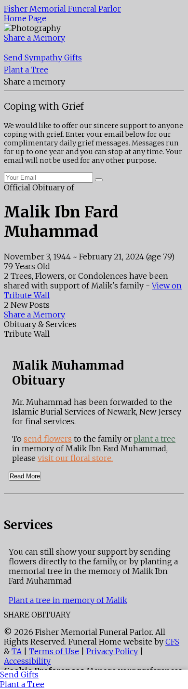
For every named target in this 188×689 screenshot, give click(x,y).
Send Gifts (19, 674)
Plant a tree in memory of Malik (68, 600)
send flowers (48, 439)
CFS (172, 641)
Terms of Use (54, 651)
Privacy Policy (112, 651)
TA (17, 651)
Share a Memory (34, 38)
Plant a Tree (26, 69)
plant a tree (154, 439)
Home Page (25, 18)
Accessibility (27, 661)
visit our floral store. (75, 458)
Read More (25, 476)
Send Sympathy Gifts (43, 57)
